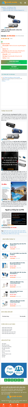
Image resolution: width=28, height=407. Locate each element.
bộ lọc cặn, (22, 232)
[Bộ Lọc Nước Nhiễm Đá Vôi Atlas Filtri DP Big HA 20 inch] (5, 265)
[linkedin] (22, 380)
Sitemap (3, 355)
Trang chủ (3, 7)
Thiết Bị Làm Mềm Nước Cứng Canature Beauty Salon (16, 282)
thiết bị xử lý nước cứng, (14, 233)
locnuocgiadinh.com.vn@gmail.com (12, 392)
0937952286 (7, 79)
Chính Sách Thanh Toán (7, 327)
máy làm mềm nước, (15, 232)
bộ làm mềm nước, (18, 230)
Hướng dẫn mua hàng (6, 346)
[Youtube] (5, 380)
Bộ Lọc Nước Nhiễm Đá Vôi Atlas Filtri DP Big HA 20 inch (17, 263)
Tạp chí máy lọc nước (6, 354)
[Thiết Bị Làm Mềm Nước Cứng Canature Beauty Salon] (5, 284)
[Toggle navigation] (21, 3)
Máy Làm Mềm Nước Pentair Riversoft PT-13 (16, 292)
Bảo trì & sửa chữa (6, 351)
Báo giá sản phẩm (6, 348)
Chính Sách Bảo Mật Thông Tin (8, 333)
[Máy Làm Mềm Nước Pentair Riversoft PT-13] (5, 294)
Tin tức (3, 352)
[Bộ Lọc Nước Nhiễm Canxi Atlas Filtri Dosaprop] (5, 256)
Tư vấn (3, 349)
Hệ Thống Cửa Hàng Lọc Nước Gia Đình (11, 77)
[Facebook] (9, 380)
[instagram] (18, 380)
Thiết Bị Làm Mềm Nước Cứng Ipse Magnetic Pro (13, 10)
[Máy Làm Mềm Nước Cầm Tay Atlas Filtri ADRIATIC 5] (5, 275)
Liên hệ (3, 356)
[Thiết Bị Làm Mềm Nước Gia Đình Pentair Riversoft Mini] (5, 303)
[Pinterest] (12, 380)
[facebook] (14, 370)
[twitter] (15, 380)
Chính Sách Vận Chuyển (7, 329)
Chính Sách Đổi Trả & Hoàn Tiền (9, 332)
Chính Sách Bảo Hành (6, 330)
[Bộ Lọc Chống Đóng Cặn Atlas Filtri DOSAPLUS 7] (5, 246)
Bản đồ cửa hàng (5, 345)
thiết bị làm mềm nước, (9, 230)
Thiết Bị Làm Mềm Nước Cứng (9, 8)
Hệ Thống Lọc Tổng (11, 7)
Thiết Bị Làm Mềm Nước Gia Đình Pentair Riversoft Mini (17, 301)
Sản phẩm (4, 343)
